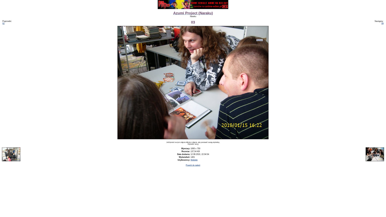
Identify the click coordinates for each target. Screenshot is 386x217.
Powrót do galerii (193, 165)
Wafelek (260, 40)
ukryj (196, 144)
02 (3, 23)
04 (382, 23)
